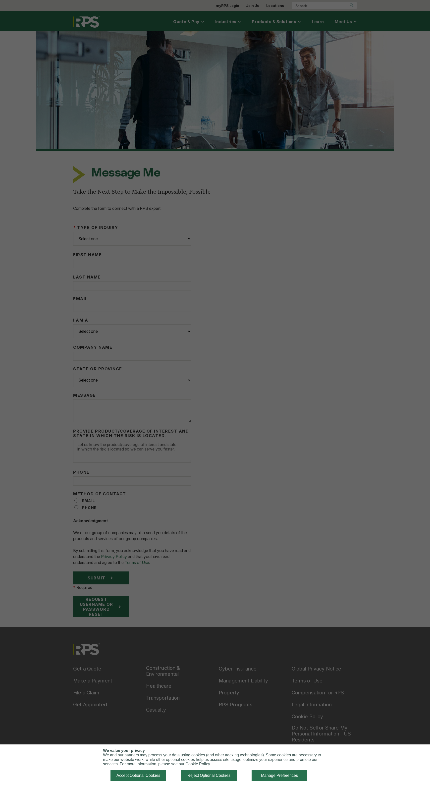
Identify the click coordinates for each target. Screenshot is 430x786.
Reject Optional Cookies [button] (208, 775)
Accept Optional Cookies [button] (138, 775)
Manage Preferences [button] (279, 775)
